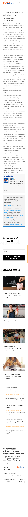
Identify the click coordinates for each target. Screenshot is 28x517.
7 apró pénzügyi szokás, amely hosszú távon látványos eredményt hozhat (13, 295)
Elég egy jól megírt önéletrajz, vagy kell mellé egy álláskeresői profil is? (14, 422)
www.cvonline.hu (9, 186)
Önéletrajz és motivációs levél (17, 394)
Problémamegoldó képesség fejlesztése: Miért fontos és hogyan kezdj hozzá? (13, 377)
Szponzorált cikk (9, 396)
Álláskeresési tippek (10, 426)
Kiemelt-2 (8, 394)
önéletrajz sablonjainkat (15, 224)
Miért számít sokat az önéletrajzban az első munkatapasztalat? (11, 390)
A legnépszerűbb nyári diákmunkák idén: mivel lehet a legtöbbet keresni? (13, 349)
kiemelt (17, 426)
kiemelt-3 (8, 410)
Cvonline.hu (6, 23)
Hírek (19, 23)
